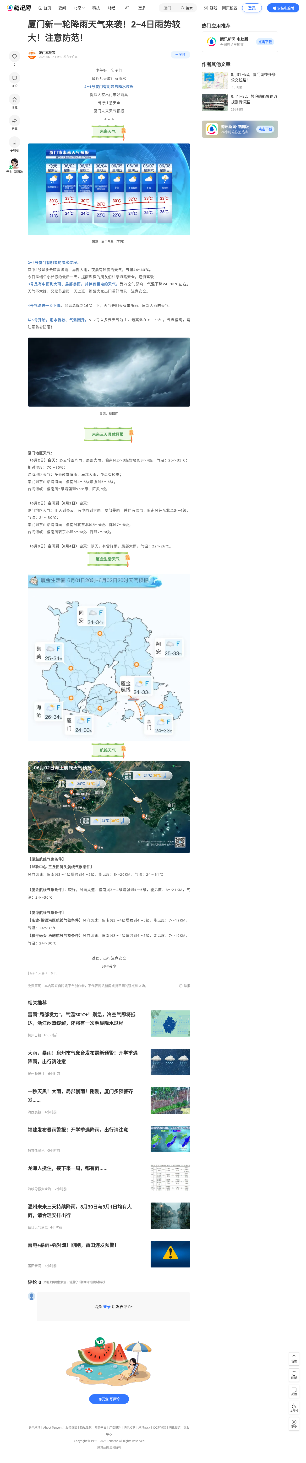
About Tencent (52, 1428)
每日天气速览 (38, 1227)
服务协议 (71, 1428)
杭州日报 (34, 1035)
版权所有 (115, 1448)
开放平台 (100, 1428)
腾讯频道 (174, 1428)
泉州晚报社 (36, 1073)
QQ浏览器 (159, 1428)
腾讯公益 (144, 1428)
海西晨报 (34, 1112)
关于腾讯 (34, 1428)
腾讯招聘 (129, 1428)
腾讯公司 (103, 1448)
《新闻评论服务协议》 (92, 1282)
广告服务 (115, 1428)
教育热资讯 (36, 1150)
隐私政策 (86, 1428)
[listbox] (109, 1133)
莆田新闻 (34, 1265)
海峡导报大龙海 (39, 1189)
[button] (265, 41)
